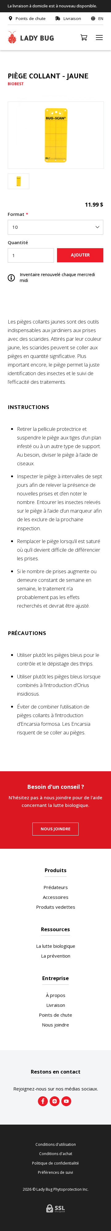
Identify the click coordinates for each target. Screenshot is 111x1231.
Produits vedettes (55, 907)
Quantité (18, 242)
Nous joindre (55, 829)
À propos (55, 995)
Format (16, 214)
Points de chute (55, 1015)
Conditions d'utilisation (55, 1144)
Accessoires (55, 897)
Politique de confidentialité (55, 1163)
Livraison (55, 1005)
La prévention (55, 956)
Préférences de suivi (55, 1172)
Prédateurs (55, 887)
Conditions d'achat (55, 1154)
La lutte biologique (55, 946)
